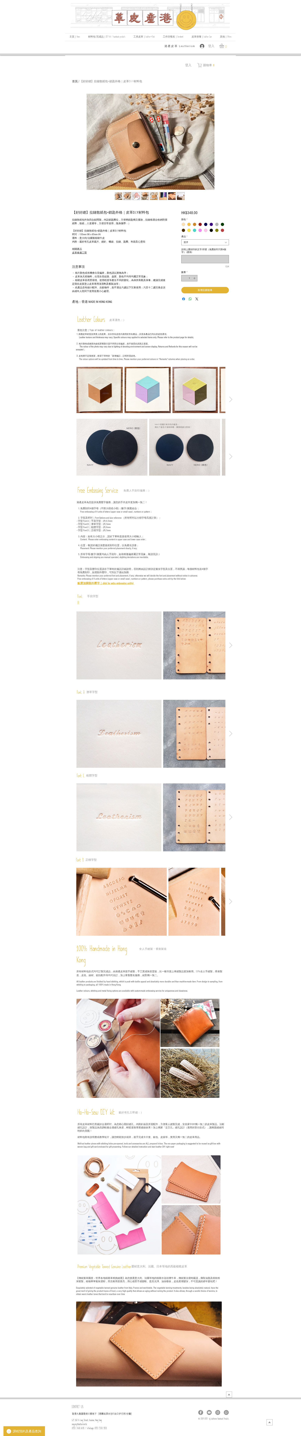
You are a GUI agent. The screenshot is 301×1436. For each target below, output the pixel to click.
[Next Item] (230, 399)
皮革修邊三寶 (79, 252)
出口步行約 (120, 1413)
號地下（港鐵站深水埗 (101, 1413)
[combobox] (205, 242)
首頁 (75, 81)
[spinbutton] (189, 278)
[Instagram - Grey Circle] (217, 1412)
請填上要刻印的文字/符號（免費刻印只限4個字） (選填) (203, 250)
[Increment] (195, 278)
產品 (184, 236)
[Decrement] (184, 278)
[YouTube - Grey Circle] (209, 1412)
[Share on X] (197, 299)
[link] (224, 46)
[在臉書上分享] (184, 299)
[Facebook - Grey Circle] (200, 1412)
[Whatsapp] (226, 1412)
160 (89, 1414)
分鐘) (129, 1413)
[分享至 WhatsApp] (190, 299)
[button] (226, 37)
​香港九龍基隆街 (80, 1413)
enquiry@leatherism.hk (79, 1425)
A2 (113, 1414)
